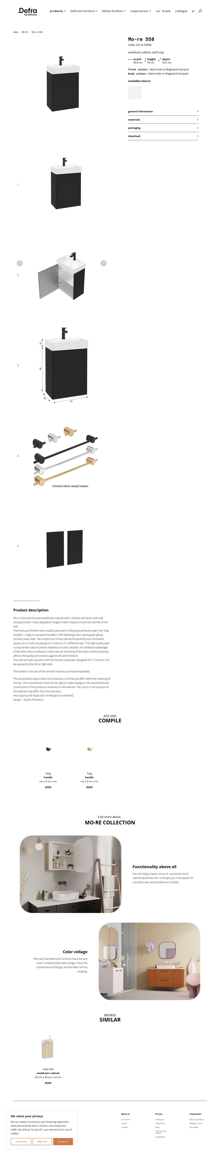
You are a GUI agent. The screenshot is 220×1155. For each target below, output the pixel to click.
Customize (21, 1141)
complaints (160, 1137)
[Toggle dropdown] (65, 11)
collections (160, 1123)
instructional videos (160, 1132)
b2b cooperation (197, 1119)
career (124, 1123)
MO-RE (25, 32)
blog (157, 1127)
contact (124, 1127)
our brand (163, 11)
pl (193, 11)
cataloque (159, 1119)
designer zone (196, 1123)
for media (194, 1127)
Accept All (63, 1141)
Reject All (42, 1141)
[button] (163, 111)
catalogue (181, 11)
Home (15, 32)
